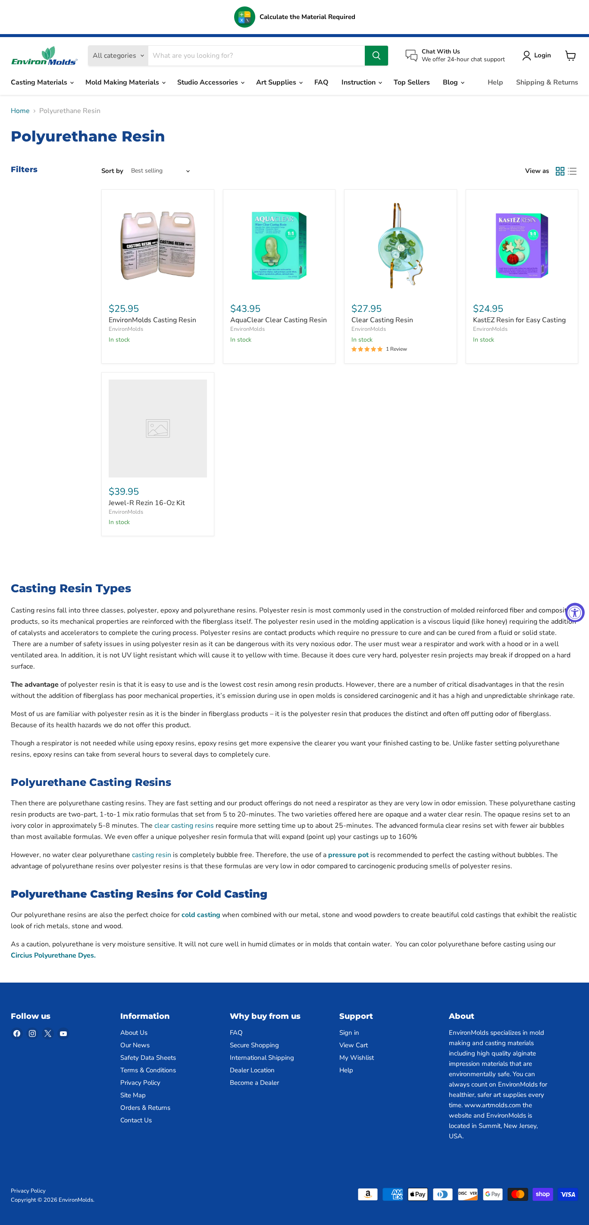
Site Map (133, 1095)
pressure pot (348, 855)
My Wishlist (356, 1057)
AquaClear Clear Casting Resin (278, 320)
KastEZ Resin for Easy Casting (519, 320)
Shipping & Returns (547, 82)
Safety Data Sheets (148, 1057)
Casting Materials (40, 82)
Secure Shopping (254, 1045)
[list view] (572, 171)
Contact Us (136, 1120)
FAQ (321, 82)
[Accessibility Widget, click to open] (575, 612)
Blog (451, 82)
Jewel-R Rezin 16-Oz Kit (147, 503)
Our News (135, 1045)
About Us (133, 1032)
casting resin (151, 855)
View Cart (353, 1045)
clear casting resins (184, 825)
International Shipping (262, 1057)
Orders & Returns (145, 1107)
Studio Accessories (208, 82)
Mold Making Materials (123, 82)
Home (20, 111)
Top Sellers (412, 82)
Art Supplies (277, 82)
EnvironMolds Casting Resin (152, 320)
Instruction (359, 82)
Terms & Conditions (148, 1070)
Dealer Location (252, 1070)
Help (495, 82)
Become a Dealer (254, 1082)
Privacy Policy (140, 1082)
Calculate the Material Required (307, 17)
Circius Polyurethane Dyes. (53, 955)
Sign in (349, 1032)
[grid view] (560, 171)
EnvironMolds (126, 329)
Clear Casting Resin (382, 320)
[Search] (376, 56)
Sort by (112, 171)
